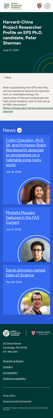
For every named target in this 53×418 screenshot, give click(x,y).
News (8, 77)
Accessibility (10, 372)
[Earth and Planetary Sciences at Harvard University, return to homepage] (12, 6)
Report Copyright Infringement (17, 401)
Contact (8, 367)
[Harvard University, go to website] (40, 333)
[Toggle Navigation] (47, 6)
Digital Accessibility (14, 378)
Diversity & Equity (13, 361)
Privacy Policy (9, 395)
